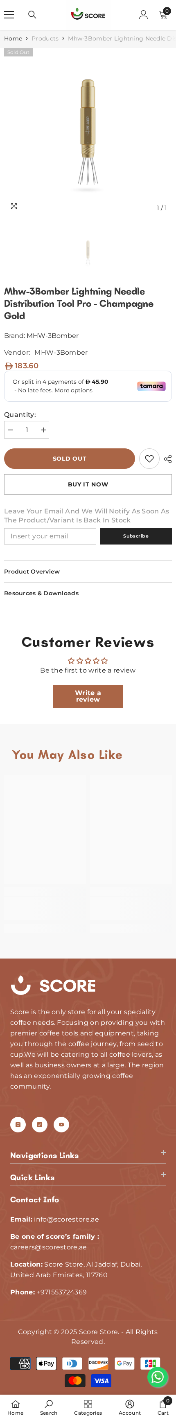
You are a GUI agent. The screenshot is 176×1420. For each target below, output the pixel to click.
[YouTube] (61, 1124)
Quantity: (20, 415)
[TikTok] (39, 1124)
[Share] (166, 459)
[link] (149, 458)
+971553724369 (61, 1292)
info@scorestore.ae (66, 1219)
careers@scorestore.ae (48, 1247)
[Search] (32, 15)
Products (45, 38)
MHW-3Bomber (53, 336)
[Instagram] (18, 1124)
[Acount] (143, 14)
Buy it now (88, 484)
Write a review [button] (88, 696)
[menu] (9, 15)
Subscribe (136, 536)
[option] (88, 132)
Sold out (70, 458)
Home (13, 38)
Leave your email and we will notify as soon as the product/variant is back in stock (86, 515)
